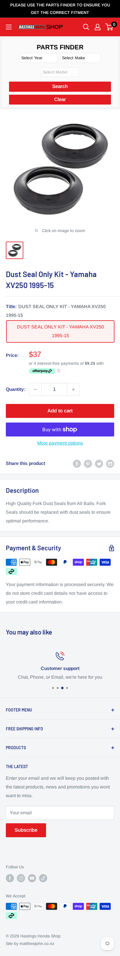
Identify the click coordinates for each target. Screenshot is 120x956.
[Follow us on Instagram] (21, 878)
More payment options (60, 443)
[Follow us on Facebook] (10, 878)
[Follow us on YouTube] (32, 878)
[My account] (97, 27)
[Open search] (86, 27)
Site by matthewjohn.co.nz (30, 943)
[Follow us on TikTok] (43, 878)
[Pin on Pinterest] (88, 463)
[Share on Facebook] (77, 463)
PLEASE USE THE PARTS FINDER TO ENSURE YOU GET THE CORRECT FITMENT (60, 9)
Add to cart (60, 411)
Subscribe (26, 830)
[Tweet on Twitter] (99, 463)
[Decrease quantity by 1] (35, 389)
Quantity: (15, 389)
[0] (109, 27)
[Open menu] (9, 27)
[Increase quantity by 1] (73, 389)
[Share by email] (110, 463)
